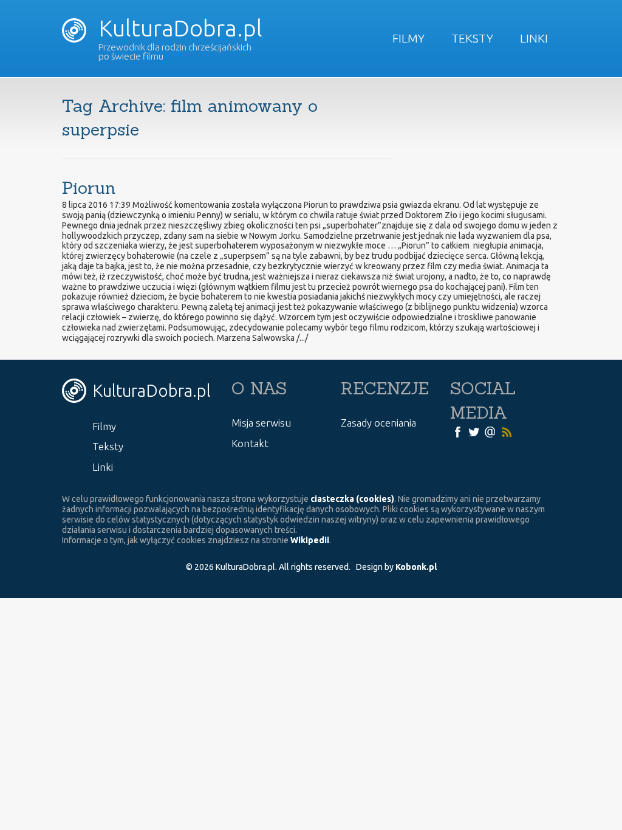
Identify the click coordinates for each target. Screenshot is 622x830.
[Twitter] (473, 431)
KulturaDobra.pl (178, 28)
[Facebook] (457, 431)
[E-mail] (490, 431)
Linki (534, 38)
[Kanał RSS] (506, 431)
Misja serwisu (261, 422)
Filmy (408, 38)
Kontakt (249, 443)
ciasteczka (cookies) (352, 499)
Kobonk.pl (416, 567)
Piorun (89, 188)
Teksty (472, 38)
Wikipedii (309, 540)
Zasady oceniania (378, 422)
